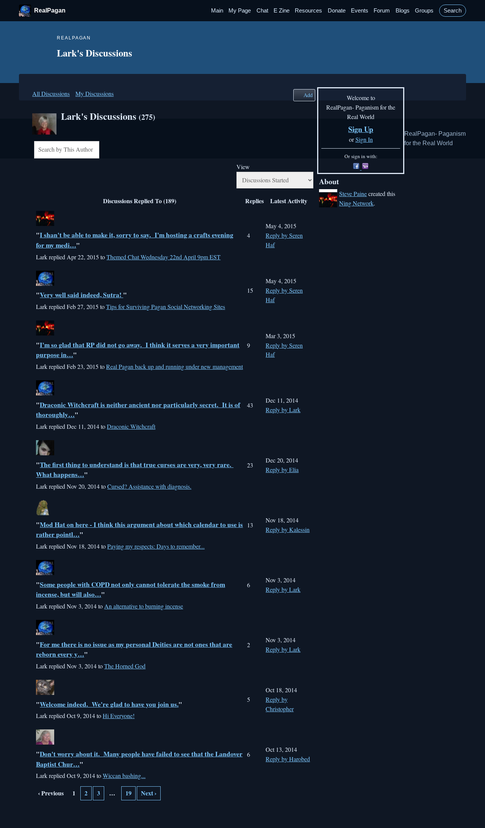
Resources (308, 11)
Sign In (364, 139)
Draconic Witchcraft (131, 426)
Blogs (403, 11)
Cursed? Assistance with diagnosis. (149, 486)
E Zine (281, 11)
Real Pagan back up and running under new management (174, 366)
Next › (148, 793)
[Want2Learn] (45, 393)
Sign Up (360, 129)
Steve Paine (353, 194)
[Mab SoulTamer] (45, 742)
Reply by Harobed (288, 759)
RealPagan (50, 10)
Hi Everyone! (119, 716)
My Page (239, 11)
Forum (382, 11)
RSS (38, 812)
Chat (262, 11)
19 (128, 793)
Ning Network (356, 203)
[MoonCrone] (45, 513)
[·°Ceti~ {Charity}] (45, 453)
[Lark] (44, 132)
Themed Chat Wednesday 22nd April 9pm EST (163, 257)
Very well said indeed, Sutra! (81, 295)
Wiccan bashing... (124, 775)
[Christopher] (45, 633)
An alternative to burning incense (143, 606)
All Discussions (51, 93)
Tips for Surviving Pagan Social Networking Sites (165, 306)
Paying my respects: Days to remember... (156, 546)
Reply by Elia (282, 470)
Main (217, 11)
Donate (337, 11)
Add (308, 95)
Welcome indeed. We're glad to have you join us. (109, 704)
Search (453, 11)
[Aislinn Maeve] (45, 692)
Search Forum (105, 150)
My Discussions (94, 93)
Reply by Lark (283, 410)
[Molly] (45, 573)
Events (359, 11)
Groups (424, 11)
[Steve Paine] (45, 223)
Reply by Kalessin (288, 529)
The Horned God (125, 666)
